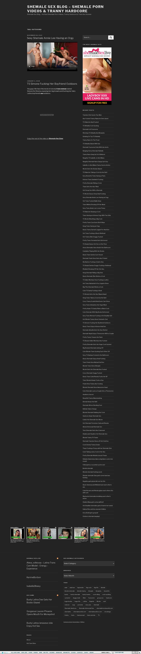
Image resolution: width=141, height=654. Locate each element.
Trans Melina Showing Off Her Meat (94, 204)
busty (66, 594)
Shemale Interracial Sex (86, 608)
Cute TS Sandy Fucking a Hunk (92, 290)
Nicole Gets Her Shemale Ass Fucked (95, 369)
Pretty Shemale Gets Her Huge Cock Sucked (97, 344)
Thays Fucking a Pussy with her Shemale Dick (97, 448)
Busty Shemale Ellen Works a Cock (94, 276)
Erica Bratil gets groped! (90, 513)
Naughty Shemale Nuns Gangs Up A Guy (95, 161)
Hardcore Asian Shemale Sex (92, 416)
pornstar (80, 605)
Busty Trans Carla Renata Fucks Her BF (95, 376)
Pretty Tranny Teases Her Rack (93, 337)
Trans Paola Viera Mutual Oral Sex (93, 362)
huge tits (77, 601)
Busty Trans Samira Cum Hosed (93, 255)
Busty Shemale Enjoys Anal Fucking (94, 358)
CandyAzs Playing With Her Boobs (93, 251)
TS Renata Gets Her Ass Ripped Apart (95, 294)
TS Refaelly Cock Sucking (91, 126)
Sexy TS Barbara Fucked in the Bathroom (96, 355)
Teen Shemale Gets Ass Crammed (94, 430)
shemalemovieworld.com (105, 608)
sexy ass (88, 605)
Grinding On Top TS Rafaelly (91, 136)
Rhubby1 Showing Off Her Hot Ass (93, 269)
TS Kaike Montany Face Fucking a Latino (96, 280)
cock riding (96, 594)
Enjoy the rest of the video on (45, 138)
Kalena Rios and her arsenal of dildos (94, 509)
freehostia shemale (67, 621)
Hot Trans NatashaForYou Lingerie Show (96, 283)
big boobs (80, 587)
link (139, 624)
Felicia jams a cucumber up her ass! (94, 465)
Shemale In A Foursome (90, 129)
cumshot (67, 598)
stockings (107, 611)
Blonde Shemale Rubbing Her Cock (94, 412)
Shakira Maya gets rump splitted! (93, 502)
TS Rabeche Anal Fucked (91, 122)
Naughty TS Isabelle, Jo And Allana (93, 158)
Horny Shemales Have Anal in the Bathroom (96, 247)
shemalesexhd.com (79, 611)
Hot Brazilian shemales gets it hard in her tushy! (98, 505)
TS (99, 615)
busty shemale (75, 594)
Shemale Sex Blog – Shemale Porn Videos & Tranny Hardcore (65, 9)
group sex (100, 598)
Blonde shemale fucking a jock (92, 472)
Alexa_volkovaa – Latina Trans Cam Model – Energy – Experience (41, 565)
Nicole (99, 601)
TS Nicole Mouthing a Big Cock (92, 219)
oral (104, 601)
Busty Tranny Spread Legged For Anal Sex (96, 229)
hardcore (109, 598)
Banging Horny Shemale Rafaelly (93, 151)
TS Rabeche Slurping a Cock (92, 212)
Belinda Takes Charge (90, 409)
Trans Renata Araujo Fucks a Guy (93, 380)
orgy (73, 605)
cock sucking (106, 594)
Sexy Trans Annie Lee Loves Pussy (94, 208)
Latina (85, 601)
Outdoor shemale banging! (91, 516)
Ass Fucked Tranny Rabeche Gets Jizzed (95, 118)
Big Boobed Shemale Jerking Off (93, 348)
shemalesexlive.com (95, 611)
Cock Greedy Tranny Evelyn (91, 445)
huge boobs (68, 601)
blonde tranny (81, 591)
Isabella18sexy (33, 586)
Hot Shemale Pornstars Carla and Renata (96, 423)
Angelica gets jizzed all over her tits (94, 481)
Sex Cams (30, 595)
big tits (96, 587)
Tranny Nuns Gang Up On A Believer (94, 154)
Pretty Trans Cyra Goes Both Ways (94, 222)
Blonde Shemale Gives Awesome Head (95, 387)
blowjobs (98, 591)
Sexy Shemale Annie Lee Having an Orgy (50, 38)
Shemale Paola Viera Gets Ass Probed (95, 258)
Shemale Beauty (76, 621)
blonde (103, 587)
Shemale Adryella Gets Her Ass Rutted (95, 330)
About (29, 640)
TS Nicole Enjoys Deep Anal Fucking (94, 194)
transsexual (81, 615)
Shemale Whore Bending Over (92, 405)
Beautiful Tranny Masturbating (92, 398)
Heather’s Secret (88, 394)
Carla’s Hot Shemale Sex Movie (93, 419)
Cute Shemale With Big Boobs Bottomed (96, 312)
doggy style (76, 598)
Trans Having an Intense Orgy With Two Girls (97, 215)
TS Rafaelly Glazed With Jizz (91, 143)
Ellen (84, 598)
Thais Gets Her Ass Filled (91, 186)
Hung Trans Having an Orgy (91, 226)
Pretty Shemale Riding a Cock (92, 183)
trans (72, 615)
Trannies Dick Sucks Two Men (92, 115)
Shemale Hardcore (70, 608)
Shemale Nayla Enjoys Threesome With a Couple (98, 333)
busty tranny (86, 594)
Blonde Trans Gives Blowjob (91, 366)
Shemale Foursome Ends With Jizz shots (95, 147)
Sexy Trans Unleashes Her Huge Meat (95, 305)
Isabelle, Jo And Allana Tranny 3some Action (96, 165)
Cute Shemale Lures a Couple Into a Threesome (98, 391)
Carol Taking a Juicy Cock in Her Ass (94, 452)
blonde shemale (88, 468)
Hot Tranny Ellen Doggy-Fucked (93, 237)
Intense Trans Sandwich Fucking (93, 179)
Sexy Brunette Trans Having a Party (94, 176)
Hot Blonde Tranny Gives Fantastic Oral (95, 319)
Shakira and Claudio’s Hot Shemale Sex (95, 434)
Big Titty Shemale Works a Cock (93, 287)
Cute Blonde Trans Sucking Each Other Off (96, 351)
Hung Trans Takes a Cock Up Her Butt (94, 298)
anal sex (72, 587)
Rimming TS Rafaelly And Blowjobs (94, 133)
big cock (89, 587)
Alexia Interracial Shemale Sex (92, 427)
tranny (67, 615)
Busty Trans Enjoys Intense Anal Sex (94, 326)
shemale (96, 605)
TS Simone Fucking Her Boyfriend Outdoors (52, 83)
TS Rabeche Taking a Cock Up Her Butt (95, 172)
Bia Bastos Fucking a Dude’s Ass (93, 262)
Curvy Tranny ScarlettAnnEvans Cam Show (96, 301)
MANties (82, 621)
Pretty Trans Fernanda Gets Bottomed (95, 240)
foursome (91, 598)
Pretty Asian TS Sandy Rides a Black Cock (96, 308)
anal (66, 587)
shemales (68, 611)
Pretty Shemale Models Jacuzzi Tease (95, 455)
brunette (107, 591)
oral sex (67, 605)
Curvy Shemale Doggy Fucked (92, 373)
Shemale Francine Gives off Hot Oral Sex (96, 441)
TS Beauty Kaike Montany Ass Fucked (95, 341)
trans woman (91, 615)
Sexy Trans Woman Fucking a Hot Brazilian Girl (97, 316)
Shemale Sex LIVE (34, 558)
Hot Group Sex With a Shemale (92, 190)
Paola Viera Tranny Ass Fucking (93, 384)
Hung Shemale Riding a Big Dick (93, 272)
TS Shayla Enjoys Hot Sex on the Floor (95, 244)
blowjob (90, 591)
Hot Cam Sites (31, 643)
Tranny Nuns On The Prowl (91, 140)
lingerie (91, 601)
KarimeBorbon (34, 577)
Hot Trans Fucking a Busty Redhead (94, 233)
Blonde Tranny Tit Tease (90, 437)
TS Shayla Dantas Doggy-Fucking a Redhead (97, 265)
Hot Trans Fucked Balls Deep (92, 201)
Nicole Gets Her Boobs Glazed (92, 169)
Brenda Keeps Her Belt (90, 401)
